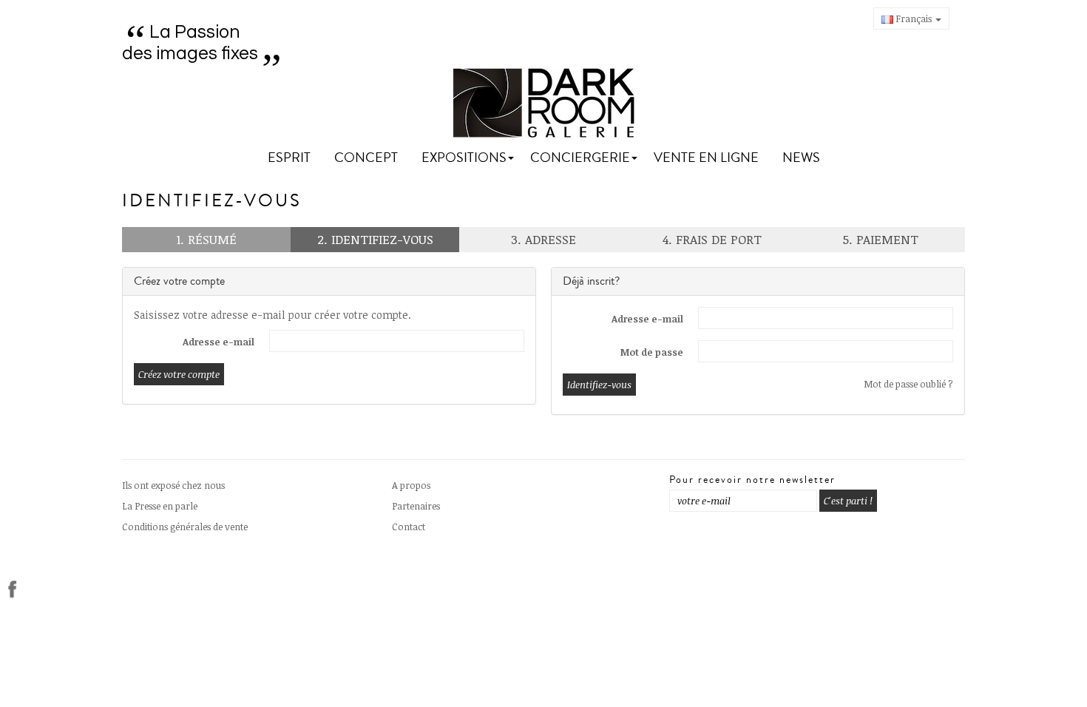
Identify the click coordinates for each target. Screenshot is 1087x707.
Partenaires (416, 506)
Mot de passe (651, 352)
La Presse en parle (159, 506)
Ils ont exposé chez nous (173, 485)
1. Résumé (206, 239)
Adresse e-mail (218, 341)
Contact (408, 526)
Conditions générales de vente (185, 526)
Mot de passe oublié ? (908, 383)
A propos (411, 485)
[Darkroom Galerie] (544, 103)
